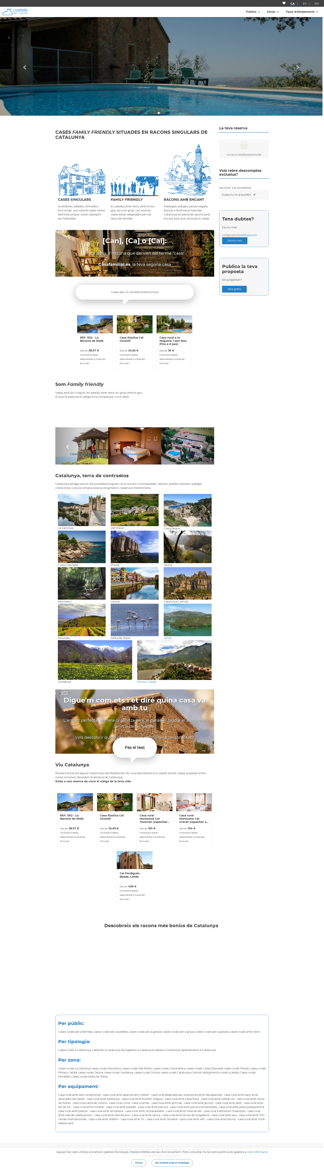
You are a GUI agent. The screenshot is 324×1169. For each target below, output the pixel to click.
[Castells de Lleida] (15, 11)
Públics (251, 11)
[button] (24, 66)
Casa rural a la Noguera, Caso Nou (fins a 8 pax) (173, 340)
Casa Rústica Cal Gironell (131, 339)
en (317, 3)
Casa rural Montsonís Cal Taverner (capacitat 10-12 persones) (153, 819)
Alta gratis (234, 289)
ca (293, 3)
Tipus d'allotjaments (300, 11)
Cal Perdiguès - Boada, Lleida (130, 875)
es (304, 3)
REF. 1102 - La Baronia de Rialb (91, 339)
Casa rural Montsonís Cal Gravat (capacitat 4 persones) (192, 819)
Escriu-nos (235, 240)
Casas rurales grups (82, 454)
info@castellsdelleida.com (239, 235)
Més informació (257, 1152)
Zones (271, 11)
